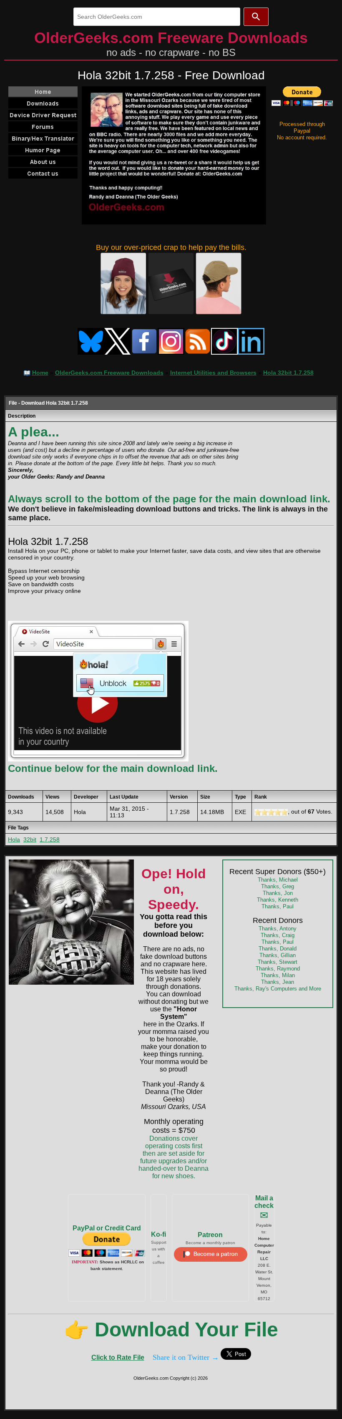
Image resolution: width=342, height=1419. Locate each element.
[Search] (256, 17)
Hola (14, 839)
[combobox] (156, 17)
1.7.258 (50, 839)
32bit (29, 839)
